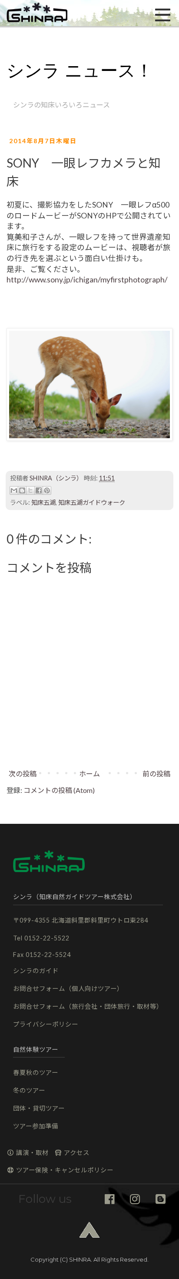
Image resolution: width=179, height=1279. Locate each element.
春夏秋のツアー (35, 1072)
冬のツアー (29, 1090)
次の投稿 (22, 773)
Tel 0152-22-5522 (41, 938)
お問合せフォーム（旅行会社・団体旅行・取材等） (88, 1006)
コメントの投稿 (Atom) (59, 790)
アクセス (76, 1152)
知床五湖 (43, 502)
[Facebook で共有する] (38, 490)
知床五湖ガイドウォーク (91, 502)
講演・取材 (31, 1152)
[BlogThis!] (22, 490)
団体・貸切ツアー (39, 1108)
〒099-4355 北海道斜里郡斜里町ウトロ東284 (80, 920)
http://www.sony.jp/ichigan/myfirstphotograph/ (87, 279)
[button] (37, 13)
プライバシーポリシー (45, 1024)
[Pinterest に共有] (47, 490)
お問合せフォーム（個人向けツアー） (68, 988)
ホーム (89, 773)
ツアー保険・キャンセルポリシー (63, 1170)
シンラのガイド (36, 970)
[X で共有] (30, 490)
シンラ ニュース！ (80, 70)
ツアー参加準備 (35, 1126)
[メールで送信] (14, 490)
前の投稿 (156, 773)
